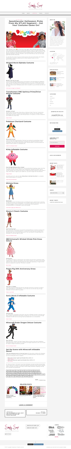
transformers (25, 376)
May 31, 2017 (35, 398)
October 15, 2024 (11, 19)
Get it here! (8, 265)
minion (13, 374)
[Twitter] (6, 434)
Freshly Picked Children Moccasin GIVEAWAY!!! (11, 396)
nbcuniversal (26, 374)
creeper (22, 370)
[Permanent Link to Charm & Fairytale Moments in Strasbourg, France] (53, 75)
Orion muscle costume (40, 374)
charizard (13, 370)
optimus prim (32, 374)
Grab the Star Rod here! (11, 179)
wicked (31, 376)
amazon (8, 370)
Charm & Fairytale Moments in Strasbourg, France (60, 72)
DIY (50, 105)
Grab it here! (9, 117)
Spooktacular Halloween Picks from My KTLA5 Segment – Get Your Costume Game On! (26, 23)
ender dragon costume (11, 372)
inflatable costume (30, 372)
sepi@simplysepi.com (57, 115)
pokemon (16, 376)
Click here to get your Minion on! (13, 207)
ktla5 (39, 372)
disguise (26, 370)
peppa (8, 376)
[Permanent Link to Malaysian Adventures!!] (26, 394)
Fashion (33, 19)
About (28, 13)
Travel (40, 13)
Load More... (57, 129)
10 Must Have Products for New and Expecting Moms (39, 396)
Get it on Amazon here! (11, 345)
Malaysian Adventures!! (25, 395)
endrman (18, 372)
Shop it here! (10, 359)
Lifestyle (34, 13)
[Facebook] (8, 434)
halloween (23, 372)
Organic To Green (60, 180)
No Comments (27, 19)
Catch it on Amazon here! (11, 145)
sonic (21, 376)
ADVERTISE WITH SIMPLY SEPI (33, 425)
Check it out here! (10, 292)
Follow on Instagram (58, 131)
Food (51, 99)
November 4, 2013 (23, 396)
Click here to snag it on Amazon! (13, 88)
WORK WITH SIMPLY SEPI (32, 427)
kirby (36, 372)
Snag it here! (9, 173)
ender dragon (36, 370)
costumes (18, 370)
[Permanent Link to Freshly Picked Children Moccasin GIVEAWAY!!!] (12, 394)
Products (42, 19)
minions (17, 374)
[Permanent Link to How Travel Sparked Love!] (53, 81)
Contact (47, 13)
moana (21, 374)
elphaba (31, 370)
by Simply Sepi (19, 19)
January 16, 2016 (9, 398)
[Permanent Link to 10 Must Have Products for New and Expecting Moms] (39, 394)
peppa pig (12, 376)
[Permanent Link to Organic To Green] (53, 184)
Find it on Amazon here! (11, 235)
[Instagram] (10, 434)
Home (23, 13)
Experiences (52, 98)
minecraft (8, 374)
